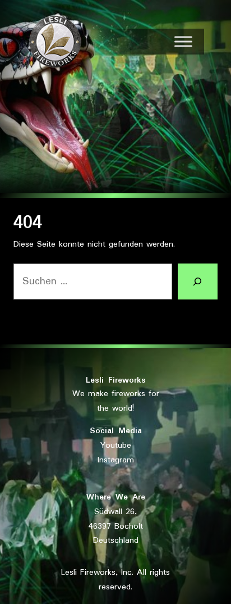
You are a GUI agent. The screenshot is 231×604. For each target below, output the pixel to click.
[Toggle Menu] (183, 41)
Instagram (116, 460)
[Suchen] (198, 281)
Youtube (115, 445)
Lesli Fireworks (116, 380)
